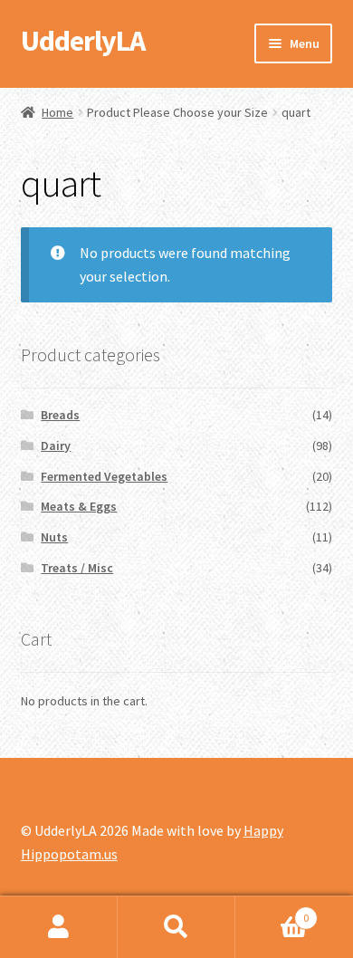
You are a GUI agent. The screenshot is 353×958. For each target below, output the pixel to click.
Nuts (54, 537)
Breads (60, 415)
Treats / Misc (77, 568)
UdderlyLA (83, 41)
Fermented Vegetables (104, 476)
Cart (272, 911)
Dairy (56, 445)
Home (57, 112)
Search (176, 927)
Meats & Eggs (79, 506)
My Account (59, 927)
